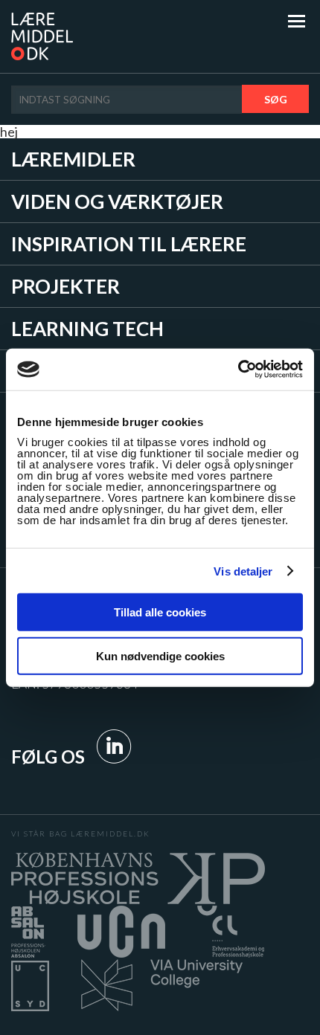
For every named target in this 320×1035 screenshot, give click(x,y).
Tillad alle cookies (160, 612)
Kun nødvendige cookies (160, 655)
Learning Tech (87, 329)
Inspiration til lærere (128, 244)
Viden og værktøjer (117, 201)
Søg (275, 99)
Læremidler (73, 159)
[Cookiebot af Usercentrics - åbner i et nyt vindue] (238, 369)
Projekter (65, 286)
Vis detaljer (243, 570)
